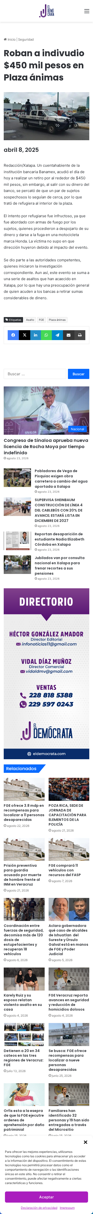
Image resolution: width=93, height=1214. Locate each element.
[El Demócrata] (46, 10)
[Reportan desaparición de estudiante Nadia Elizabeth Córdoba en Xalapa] (17, 541)
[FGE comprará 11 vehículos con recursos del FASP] (69, 849)
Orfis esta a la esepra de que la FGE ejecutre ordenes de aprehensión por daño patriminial (24, 1120)
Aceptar (46, 1197)
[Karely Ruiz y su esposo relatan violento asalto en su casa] (24, 979)
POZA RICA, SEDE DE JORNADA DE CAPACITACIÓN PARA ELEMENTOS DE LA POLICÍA (67, 815)
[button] (85, 1142)
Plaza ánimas (57, 320)
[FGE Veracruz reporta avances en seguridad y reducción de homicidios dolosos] (69, 979)
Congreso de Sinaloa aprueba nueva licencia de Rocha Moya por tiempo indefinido (46, 446)
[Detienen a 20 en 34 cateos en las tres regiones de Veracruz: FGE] (24, 1034)
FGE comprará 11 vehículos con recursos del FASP (65, 870)
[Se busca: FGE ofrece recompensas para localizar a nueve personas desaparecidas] (69, 1034)
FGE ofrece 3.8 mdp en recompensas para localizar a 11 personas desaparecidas (24, 812)
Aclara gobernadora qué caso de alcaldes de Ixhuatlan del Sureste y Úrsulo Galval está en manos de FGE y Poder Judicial (68, 939)
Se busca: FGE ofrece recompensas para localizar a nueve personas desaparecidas (68, 1060)
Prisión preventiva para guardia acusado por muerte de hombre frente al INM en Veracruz (22, 875)
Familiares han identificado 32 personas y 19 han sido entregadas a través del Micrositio (69, 1120)
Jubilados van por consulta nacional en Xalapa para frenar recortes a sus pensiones (60, 565)
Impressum (67, 1208)
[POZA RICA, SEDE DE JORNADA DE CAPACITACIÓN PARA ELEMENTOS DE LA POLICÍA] (69, 789)
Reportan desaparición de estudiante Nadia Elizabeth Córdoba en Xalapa (59, 539)
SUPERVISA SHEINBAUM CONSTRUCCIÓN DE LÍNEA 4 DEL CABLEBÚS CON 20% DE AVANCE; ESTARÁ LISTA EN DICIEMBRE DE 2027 (59, 510)
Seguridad (26, 39)
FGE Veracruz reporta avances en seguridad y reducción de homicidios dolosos (69, 1002)
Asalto (30, 320)
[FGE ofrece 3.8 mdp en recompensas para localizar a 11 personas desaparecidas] (24, 789)
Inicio (11, 39)
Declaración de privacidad (39, 1208)
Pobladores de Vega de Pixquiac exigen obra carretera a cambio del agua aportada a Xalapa (61, 478)
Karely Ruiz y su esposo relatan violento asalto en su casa (23, 1002)
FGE (41, 320)
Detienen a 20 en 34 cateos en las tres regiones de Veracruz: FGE (24, 1057)
